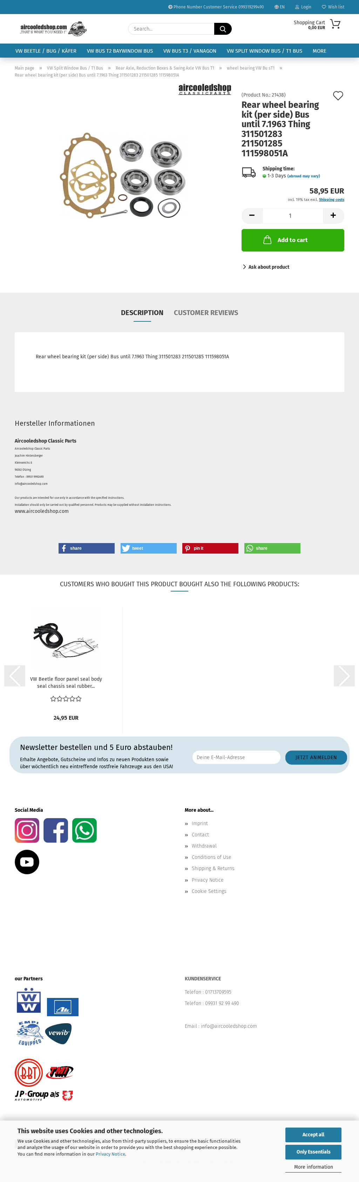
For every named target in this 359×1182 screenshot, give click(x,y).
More (319, 51)
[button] (252, 216)
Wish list (335, 7)
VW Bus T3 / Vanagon (189, 51)
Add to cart (293, 240)
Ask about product (269, 267)
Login (305, 7)
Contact (200, 835)
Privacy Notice (110, 1154)
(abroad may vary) (303, 176)
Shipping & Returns (213, 868)
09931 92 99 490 (222, 1003)
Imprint (200, 824)
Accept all (313, 1135)
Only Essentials (314, 1152)
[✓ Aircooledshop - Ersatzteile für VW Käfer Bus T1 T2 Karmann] (53, 29)
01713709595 (218, 992)
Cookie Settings (209, 891)
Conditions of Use (211, 857)
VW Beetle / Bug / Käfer (45, 51)
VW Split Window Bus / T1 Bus (264, 51)
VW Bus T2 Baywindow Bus (120, 51)
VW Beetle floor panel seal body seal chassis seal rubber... (66, 682)
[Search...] (223, 29)
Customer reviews (206, 312)
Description (142, 312)
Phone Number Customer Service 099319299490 (218, 7)
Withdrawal (204, 846)
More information (313, 1167)
